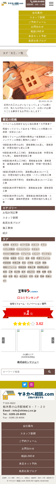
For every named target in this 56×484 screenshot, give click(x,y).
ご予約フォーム (37, 22)
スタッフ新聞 (37, 17)
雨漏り (49, 276)
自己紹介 (23, 276)
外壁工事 (16, 263)
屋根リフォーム (10, 267)
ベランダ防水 (9, 249)
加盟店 (13, 258)
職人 (16, 276)
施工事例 (8, 228)
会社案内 (37, 12)
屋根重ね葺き (43, 267)
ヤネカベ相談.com (11, 254)
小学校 (30, 263)
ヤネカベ (35, 249)
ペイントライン (23, 249)
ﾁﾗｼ (4, 281)
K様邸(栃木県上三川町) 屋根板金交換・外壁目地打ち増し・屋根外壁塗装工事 (28, 154)
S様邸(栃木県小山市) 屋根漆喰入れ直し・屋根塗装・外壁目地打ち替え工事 (28, 146)
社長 (11, 276)
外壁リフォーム (43, 258)
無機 (44, 272)
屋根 (44, 263)
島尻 (5, 272)
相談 (5, 276)
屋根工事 (32, 267)
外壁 (33, 258)
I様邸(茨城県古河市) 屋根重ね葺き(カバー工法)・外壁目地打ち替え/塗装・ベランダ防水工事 (27, 173)
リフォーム (26, 254)
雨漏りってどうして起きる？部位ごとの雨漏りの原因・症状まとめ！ (27, 130)
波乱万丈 (31, 272)
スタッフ (35, 245)
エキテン (14, 245)
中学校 (6, 258)
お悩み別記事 (10, 212)
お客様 (6, 245)
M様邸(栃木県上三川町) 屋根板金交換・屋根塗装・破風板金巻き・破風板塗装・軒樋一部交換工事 (27, 163)
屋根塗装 (22, 267)
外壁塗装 (7, 263)
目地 (50, 272)
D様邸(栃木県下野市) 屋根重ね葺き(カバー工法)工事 (28, 181)
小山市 (38, 263)
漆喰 (38, 272)
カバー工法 (25, 245)
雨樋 (42, 276)
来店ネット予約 (37, 36)
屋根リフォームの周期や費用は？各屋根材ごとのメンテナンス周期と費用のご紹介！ (27, 138)
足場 (37, 276)
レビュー (36, 254)
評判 (31, 276)
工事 (11, 272)
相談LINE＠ (37, 31)
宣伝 (24, 263)
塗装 (27, 258)
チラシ (44, 245)
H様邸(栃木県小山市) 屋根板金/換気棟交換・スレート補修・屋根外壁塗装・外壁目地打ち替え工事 (27, 199)
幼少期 (17, 272)
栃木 (24, 272)
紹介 (5, 233)
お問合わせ (37, 26)
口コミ (21, 258)
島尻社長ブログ (37, 40)
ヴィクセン (46, 254)
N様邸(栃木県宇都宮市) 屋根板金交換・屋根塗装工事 (28, 189)
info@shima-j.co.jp (24, 410)
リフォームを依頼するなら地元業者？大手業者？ (27, 124)
